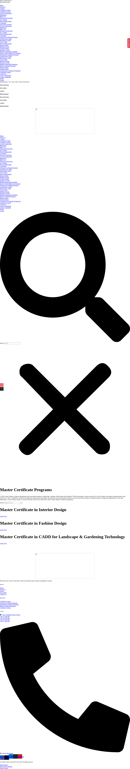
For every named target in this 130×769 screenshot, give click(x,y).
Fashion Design (4, 69)
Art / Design (3, 19)
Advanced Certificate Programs (9, 37)
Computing (3, 23)
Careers (2, 91)
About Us (2, 7)
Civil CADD (3, 42)
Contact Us (3, 74)
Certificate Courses (5, 10)
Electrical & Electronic (6, 18)
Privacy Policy (4, 768)
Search (2, 343)
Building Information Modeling (9, 64)
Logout (2, 80)
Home (1, 5)
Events (2, 591)
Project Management (5, 21)
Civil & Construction (6, 13)
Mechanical (3, 15)
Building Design (4, 47)
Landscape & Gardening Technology (10, 71)
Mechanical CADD (5, 40)
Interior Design (4, 45)
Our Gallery (3, 88)
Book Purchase (4, 94)
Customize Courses (5, 72)
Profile (2, 78)
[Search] (21, 503)
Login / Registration (5, 75)
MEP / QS (3, 16)
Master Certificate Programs (8, 66)
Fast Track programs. (6, 24)
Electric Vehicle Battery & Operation (10, 53)
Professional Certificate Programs (9, 55)
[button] (65, 277)
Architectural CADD (6, 39)
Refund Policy (4, 765)
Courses (2, 8)
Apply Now (3, 516)
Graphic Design (4, 48)
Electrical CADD (5, 50)
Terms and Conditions (6, 766)
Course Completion (5, 77)
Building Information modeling (8, 51)
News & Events (4, 85)
